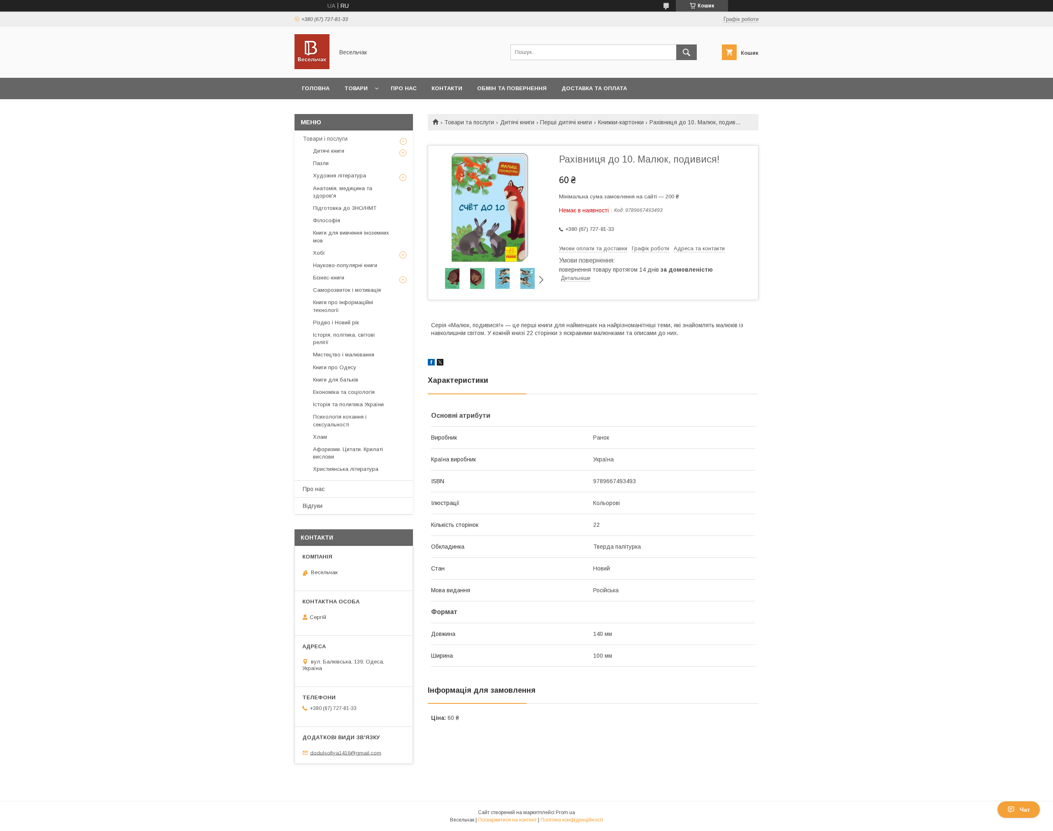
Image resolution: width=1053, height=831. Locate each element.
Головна (315, 88)
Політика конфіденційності (571, 820)
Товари (356, 88)
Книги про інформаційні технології (343, 306)
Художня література (339, 175)
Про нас (404, 88)
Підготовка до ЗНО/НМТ (344, 208)
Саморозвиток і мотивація (347, 290)
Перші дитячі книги (566, 122)
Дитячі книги (517, 122)
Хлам (320, 437)
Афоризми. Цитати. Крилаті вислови (348, 453)
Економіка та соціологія (344, 392)
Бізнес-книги (328, 278)
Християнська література (345, 469)
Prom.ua (565, 812)
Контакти (446, 88)
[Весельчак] (312, 67)
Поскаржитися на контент (507, 820)
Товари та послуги (469, 122)
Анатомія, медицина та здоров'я (342, 192)
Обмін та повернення (512, 88)
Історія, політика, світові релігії (344, 338)
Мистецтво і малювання (343, 354)
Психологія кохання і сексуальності (339, 420)
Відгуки (312, 506)
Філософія (326, 220)
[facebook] (431, 363)
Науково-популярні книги (345, 265)
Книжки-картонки (621, 122)
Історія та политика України (348, 404)
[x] (440, 363)
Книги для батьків (335, 380)
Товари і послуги (325, 138)
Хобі (319, 253)
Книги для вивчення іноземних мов (351, 236)
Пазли (321, 163)
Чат (1025, 809)
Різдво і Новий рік (336, 322)
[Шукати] (686, 52)
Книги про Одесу (334, 367)
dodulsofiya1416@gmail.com (345, 753)
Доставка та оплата (594, 88)
